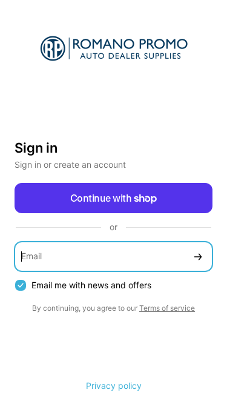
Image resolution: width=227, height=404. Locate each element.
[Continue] (198, 256)
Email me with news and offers (91, 285)
